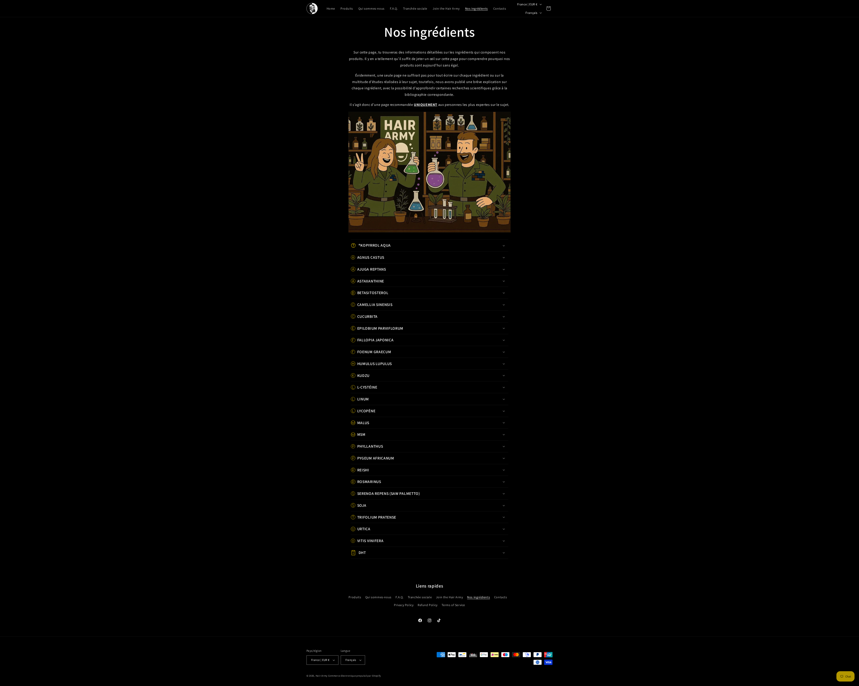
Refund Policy (428, 605)
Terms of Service (453, 605)
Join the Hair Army (449, 597)
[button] (429, 245)
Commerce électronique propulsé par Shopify (354, 675)
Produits (355, 597)
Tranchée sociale (420, 597)
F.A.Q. (399, 597)
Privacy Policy (403, 605)
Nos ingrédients (478, 597)
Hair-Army (321, 675)
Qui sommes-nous (378, 597)
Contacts (500, 597)
